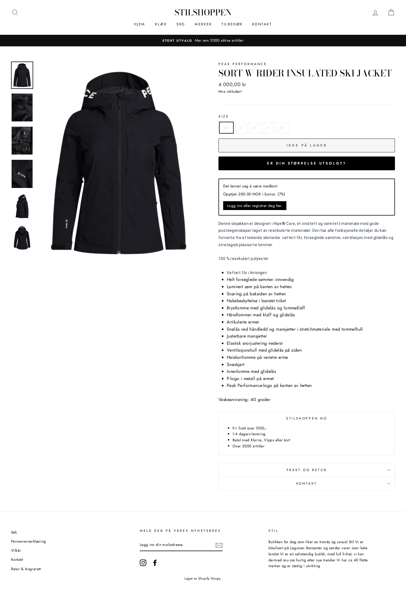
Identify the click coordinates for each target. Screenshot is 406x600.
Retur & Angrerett (26, 569)
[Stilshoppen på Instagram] (143, 562)
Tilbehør (232, 24)
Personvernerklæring (28, 541)
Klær (161, 24)
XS (226, 127)
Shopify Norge (209, 578)
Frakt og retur (307, 470)
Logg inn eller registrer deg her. (255, 205)
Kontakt (262, 24)
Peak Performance (242, 64)
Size (223, 116)
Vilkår (16, 550)
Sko (180, 24)
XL (281, 127)
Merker (203, 24)
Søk (14, 532)
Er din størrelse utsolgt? (306, 163)
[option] (203, 41)
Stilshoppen (203, 12)
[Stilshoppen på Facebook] (155, 562)
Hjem (139, 24)
